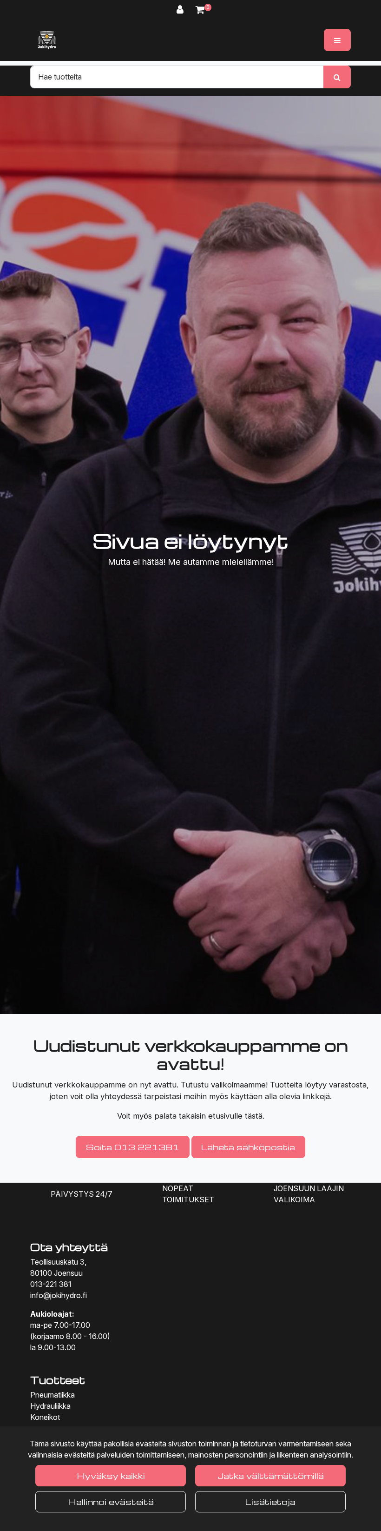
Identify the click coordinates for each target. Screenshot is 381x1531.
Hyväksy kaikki (111, 1475)
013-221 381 (51, 1284)
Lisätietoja (270, 1501)
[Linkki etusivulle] (47, 40)
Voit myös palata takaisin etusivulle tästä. (190, 1115)
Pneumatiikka (52, 1394)
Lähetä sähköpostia (248, 1146)
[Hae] (337, 77)
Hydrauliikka (50, 1406)
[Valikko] (337, 40)
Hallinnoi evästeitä (111, 1501)
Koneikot (45, 1417)
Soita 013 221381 (132, 1146)
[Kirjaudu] (181, 9)
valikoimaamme (238, 1084)
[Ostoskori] (200, 9)
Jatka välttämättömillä (270, 1475)
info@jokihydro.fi (58, 1295)
